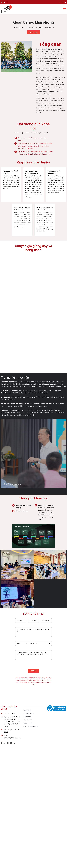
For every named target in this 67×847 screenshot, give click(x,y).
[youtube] (65, 2)
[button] (1, 2)
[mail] (11, 743)
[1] (17, 550)
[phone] (14, 743)
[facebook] (59, 2)
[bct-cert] (56, 705)
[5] (17, 579)
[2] (50, 550)
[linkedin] (62, 2)
